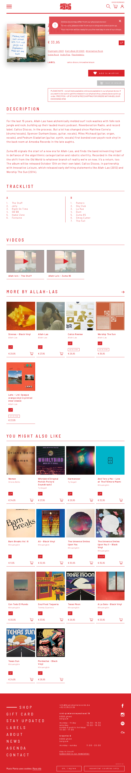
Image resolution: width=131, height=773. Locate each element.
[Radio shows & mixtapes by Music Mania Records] (123, 732)
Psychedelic (78, 55)
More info (37, 768)
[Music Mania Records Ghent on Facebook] (123, 706)
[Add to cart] (31, 353)
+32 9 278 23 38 (67, 707)
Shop (26, 707)
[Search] (108, 6)
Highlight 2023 (56, 51)
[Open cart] (115, 6)
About (15, 734)
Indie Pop (65, 55)
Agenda (16, 748)
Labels (16, 727)
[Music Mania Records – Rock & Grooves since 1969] (65, 6)
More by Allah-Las (32, 292)
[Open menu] (9, 6)
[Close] (120, 21)
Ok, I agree (69, 768)
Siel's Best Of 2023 (75, 51)
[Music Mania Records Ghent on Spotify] (123, 723)
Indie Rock (53, 55)
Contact (18, 754)
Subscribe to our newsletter (74, 754)
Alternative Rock (94, 51)
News (13, 741)
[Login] (122, 6)
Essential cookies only (104, 768)
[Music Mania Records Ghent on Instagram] (123, 715)
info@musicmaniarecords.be (75, 705)
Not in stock (114, 83)
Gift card (20, 714)
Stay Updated (25, 720)
